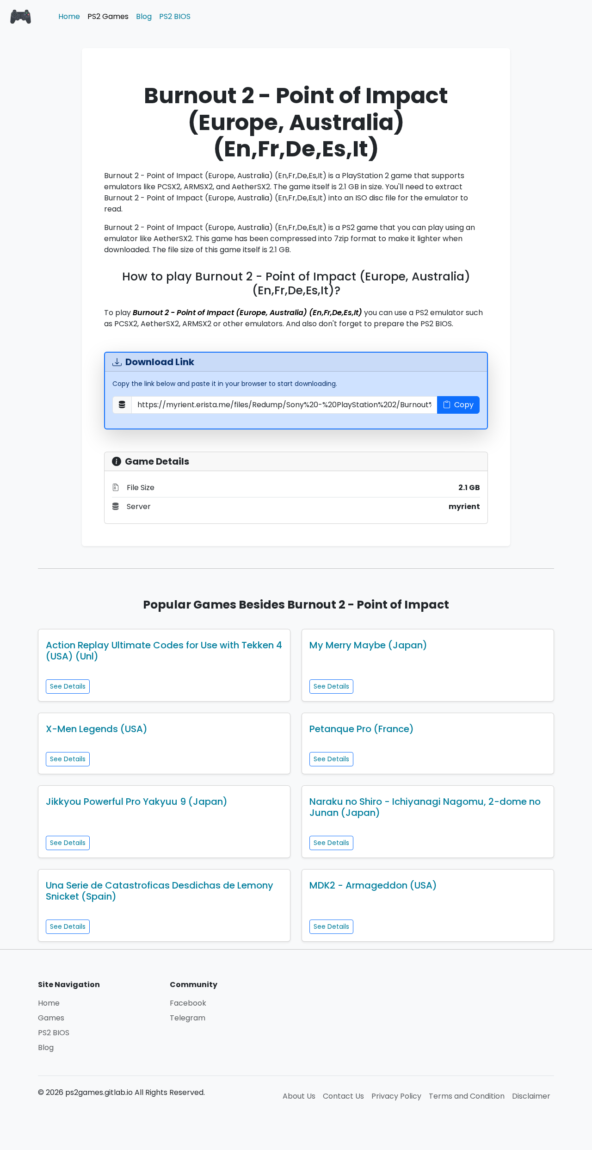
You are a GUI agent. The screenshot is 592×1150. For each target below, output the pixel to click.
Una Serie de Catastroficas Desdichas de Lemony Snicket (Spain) (159, 891)
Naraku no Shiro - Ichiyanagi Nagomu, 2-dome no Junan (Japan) (425, 807)
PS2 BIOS (175, 16)
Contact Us (343, 1096)
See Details (68, 686)
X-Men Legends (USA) (97, 728)
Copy (464, 404)
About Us (299, 1096)
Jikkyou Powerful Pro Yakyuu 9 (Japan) (137, 801)
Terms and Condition (467, 1096)
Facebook (188, 1003)
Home (69, 16)
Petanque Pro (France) (361, 728)
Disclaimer (531, 1096)
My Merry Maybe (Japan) (368, 645)
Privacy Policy (396, 1096)
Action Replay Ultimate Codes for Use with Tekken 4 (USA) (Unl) (164, 651)
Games (51, 1018)
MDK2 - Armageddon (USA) (373, 885)
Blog (144, 16)
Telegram (187, 1018)
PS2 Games (108, 16)
